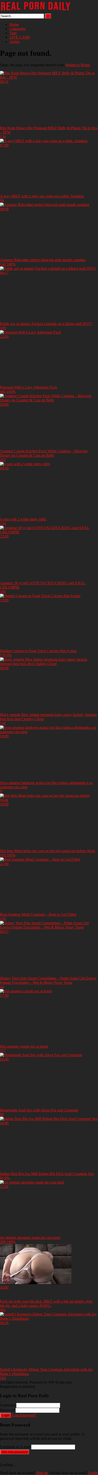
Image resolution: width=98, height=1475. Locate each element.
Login (5, 1415)
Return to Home (78, 65)
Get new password (14, 1452)
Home (14, 24)
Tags (13, 33)
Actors (15, 42)
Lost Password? (24, 1415)
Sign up (42, 1473)
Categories (17, 29)
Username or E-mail (15, 1447)
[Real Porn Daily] (35, 11)
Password (7, 1410)
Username (7, 1405)
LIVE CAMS (20, 37)
